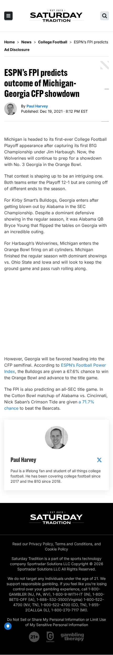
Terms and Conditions (73, 544)
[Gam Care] (50, 637)
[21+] (34, 637)
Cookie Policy (56, 549)
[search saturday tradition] (104, 16)
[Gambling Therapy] (72, 636)
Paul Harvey (37, 106)
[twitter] (99, 460)
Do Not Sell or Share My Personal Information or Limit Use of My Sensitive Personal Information (56, 622)
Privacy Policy (41, 544)
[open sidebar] (8, 16)
